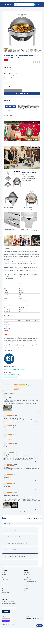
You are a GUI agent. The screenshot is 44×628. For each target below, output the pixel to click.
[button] (6, 66)
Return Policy (26, 576)
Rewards (4, 594)
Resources (4, 577)
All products (7, 8)
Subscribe (6, 611)
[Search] (35, 4)
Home (3, 8)
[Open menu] (2, 4)
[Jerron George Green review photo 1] (7, 505)
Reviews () (6, 393)
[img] (9, 396)
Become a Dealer (5, 592)
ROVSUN (5, 62)
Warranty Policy (27, 574)
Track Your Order (5, 579)
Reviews (4, 576)
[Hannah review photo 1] (7, 408)
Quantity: (6, 83)
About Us (4, 572)
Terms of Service (27, 577)
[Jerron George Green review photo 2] (14, 505)
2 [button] (20, 511)
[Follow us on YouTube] (9, 618)
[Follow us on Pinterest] (7, 618)
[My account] (38, 4)
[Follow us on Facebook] (3, 618)
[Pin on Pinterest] (35, 62)
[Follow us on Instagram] (5, 618)
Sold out (12, 90)
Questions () (12, 393)
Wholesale (4, 590)
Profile (3, 595)
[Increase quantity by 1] (17, 83)
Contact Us (4, 574)
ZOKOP (25, 590)
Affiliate (3, 587)
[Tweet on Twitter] (37, 62)
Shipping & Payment (28, 579)
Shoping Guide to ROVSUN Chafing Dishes (12, 374)
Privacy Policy (27, 572)
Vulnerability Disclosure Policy (30, 581)
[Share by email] (39, 62)
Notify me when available (22, 93)
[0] (41, 4)
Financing (4, 588)
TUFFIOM (26, 588)
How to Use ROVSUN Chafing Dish (11, 377)
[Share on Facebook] (33, 62)
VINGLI (25, 587)
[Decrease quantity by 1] (10, 83)
